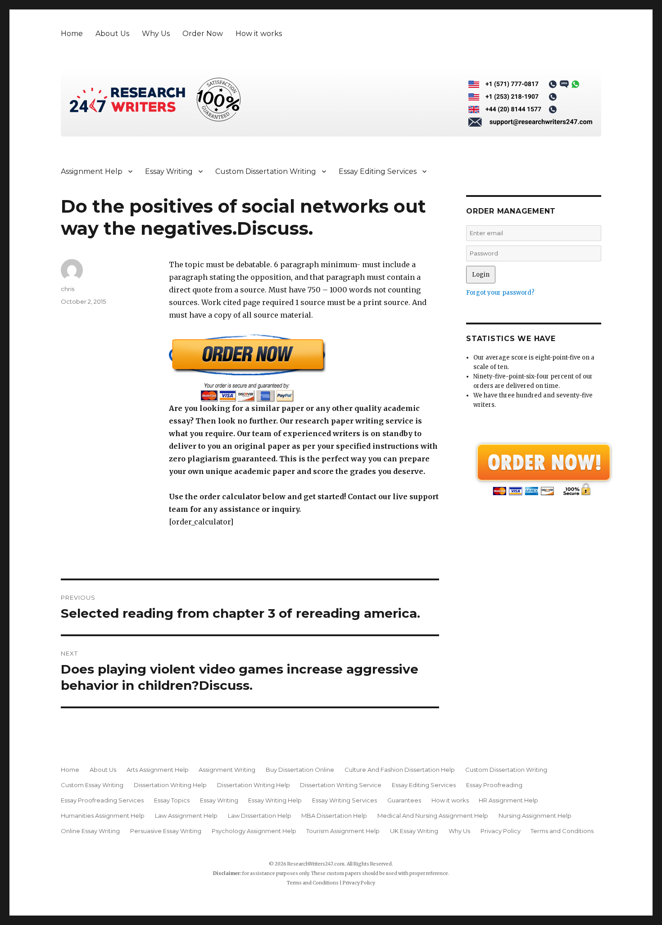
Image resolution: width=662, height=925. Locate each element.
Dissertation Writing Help (170, 784)
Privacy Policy (501, 830)
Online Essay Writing (90, 830)
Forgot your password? (500, 292)
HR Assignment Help (508, 800)
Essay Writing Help (275, 800)
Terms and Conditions (562, 830)
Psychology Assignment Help (254, 830)
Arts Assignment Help (158, 769)
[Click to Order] (304, 368)
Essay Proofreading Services (102, 800)
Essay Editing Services (378, 171)
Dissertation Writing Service (340, 784)
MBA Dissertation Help (334, 815)
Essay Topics (172, 800)
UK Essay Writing (414, 830)
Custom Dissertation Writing (265, 171)
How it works (259, 33)
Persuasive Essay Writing (165, 830)
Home (72, 33)
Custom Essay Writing (92, 784)
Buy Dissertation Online (300, 769)
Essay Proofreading (494, 784)
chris (67, 288)
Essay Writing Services (344, 800)
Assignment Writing (227, 769)
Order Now (202, 33)
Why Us (156, 33)
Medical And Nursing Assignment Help (432, 815)
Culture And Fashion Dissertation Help (400, 769)
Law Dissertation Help (259, 815)
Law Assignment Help (186, 815)
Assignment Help (91, 171)
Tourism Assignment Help (343, 830)
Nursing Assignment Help (535, 815)
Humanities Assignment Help (103, 815)
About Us (112, 33)
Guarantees (404, 800)
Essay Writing (169, 171)
